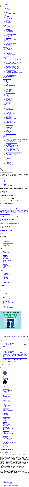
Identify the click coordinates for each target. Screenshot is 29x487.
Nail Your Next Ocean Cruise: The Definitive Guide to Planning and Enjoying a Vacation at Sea (15, 358)
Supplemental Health (7, 282)
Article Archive (9, 438)
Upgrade (8, 84)
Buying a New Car (10, 76)
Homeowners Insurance (11, 43)
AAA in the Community (11, 54)
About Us (5, 437)
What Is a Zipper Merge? (6, 230)
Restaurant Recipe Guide (8, 343)
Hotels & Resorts (9, 31)
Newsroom (5, 443)
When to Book (6, 309)
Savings (7, 16)
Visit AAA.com (3, 178)
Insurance (5, 40)
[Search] (0, 167)
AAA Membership (7, 79)
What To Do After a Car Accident (13, 62)
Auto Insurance (9, 41)
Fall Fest (5, 255)
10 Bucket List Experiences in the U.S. (9, 216)
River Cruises (9, 36)
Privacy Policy (6, 481)
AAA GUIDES (6, 446)
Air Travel (8, 26)
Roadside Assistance (10, 85)
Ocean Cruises (9, 35)
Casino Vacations (9, 27)
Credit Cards (8, 21)
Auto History (8, 11)
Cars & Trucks (9, 9)
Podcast (4, 57)
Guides (4, 58)
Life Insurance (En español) (12, 66)
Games (7, 56)
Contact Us (5, 441)
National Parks (9, 32)
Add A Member (9, 82)
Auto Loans (8, 17)
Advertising (5, 445)
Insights (4, 262)
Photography (6, 265)
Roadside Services (7, 401)
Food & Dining (9, 48)
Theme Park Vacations (11, 39)
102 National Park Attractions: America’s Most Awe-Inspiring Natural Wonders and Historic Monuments (14, 353)
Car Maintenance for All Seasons (13, 73)
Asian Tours (5, 294)
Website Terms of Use (8, 484)
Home (7, 50)
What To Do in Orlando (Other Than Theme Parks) (17, 59)
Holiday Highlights (7, 260)
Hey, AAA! (5, 77)
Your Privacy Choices (8, 482)
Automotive (5, 8)
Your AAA (5, 436)
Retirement (8, 22)
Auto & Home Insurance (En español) (14, 72)
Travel (4, 25)
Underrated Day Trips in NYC (12, 67)
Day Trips (8, 29)
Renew (7, 81)
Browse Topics (9, 439)
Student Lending (9, 18)
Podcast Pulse (9, 53)
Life (4, 386)
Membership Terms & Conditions (10, 485)
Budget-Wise (8, 23)
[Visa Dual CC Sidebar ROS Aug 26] (10, 328)
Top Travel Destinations (11, 61)
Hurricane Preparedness (11, 75)
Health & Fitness (9, 49)
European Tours (9, 30)
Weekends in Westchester (11, 63)
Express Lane (6, 253)
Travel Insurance (9, 45)
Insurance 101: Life (10, 65)
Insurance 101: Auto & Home (12, 71)
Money (4, 15)
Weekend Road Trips (10, 70)
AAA (4, 251)
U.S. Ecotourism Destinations (7, 195)
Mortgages (8, 20)
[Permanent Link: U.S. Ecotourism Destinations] (4, 191)
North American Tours (11, 34)
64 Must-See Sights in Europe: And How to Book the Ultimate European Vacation (15, 356)
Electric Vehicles (9, 12)
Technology (8, 52)
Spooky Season (6, 266)
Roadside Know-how (10, 13)
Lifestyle (5, 47)
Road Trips (8, 38)
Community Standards (11, 442)
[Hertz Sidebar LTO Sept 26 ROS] (8, 203)
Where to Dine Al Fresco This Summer (9, 223)
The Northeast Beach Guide (12, 68)
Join (6, 80)
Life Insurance (9, 44)
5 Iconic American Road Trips (9, 351)
